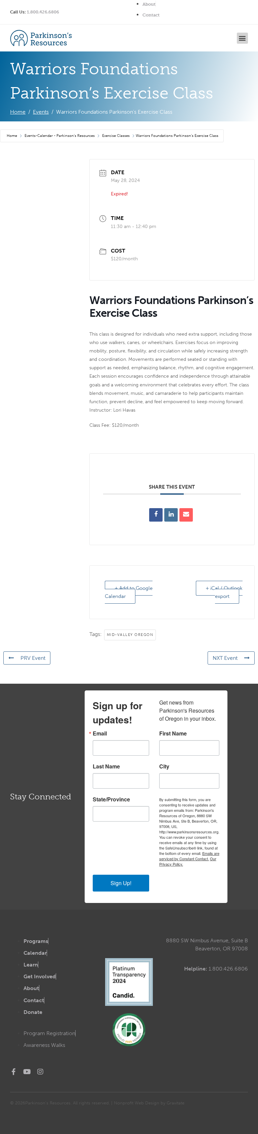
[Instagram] (40, 1071)
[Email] (186, 515)
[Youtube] (27, 1071)
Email (100, 733)
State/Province (111, 799)
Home (12, 136)
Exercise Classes (116, 136)
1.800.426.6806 (43, 11)
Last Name (106, 766)
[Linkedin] (171, 515)
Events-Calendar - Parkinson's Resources (60, 136)
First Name (173, 733)
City (164, 766)
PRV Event (32, 658)
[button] (242, 38)
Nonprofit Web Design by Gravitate (149, 1102)
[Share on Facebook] (156, 515)
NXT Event (225, 658)
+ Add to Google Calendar (129, 592)
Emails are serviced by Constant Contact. (189, 856)
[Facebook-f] (13, 1071)
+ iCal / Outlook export (224, 592)
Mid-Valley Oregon (130, 635)
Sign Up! (121, 883)
